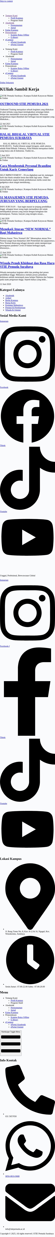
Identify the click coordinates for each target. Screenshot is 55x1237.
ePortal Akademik (18, 42)
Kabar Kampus (11, 30)
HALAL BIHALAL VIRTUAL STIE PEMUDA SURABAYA (25, 136)
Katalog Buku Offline (20, 35)
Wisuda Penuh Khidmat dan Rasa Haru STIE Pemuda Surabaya (27, 264)
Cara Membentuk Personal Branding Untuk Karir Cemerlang (25, 167)
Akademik (9, 23)
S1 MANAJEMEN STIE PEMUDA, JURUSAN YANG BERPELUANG (24, 199)
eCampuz (9, 40)
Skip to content (6, 1)
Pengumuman (16, 25)
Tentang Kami (11, 15)
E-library (14, 37)
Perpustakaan (11, 32)
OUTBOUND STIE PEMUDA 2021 (24, 104)
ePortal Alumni (17, 44)
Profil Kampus (17, 18)
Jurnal (13, 28)
